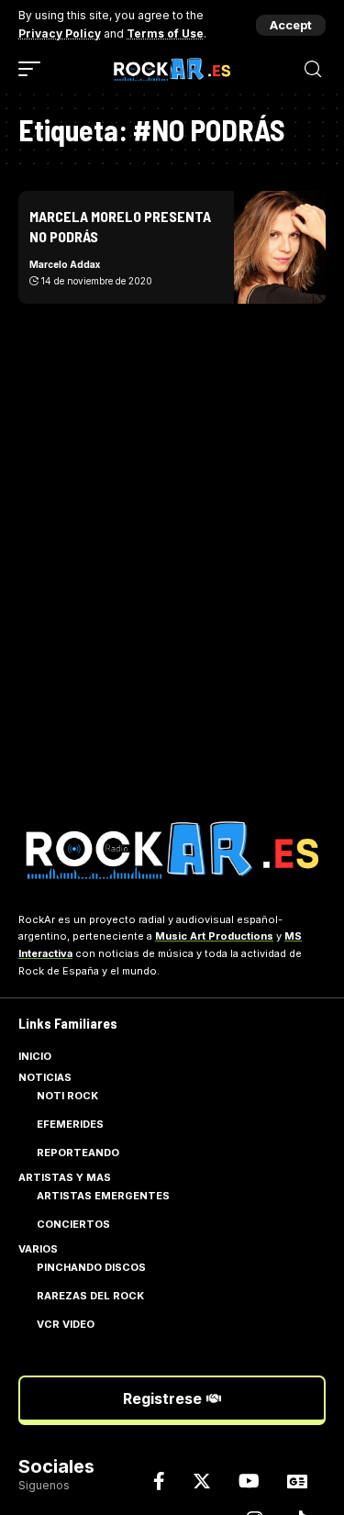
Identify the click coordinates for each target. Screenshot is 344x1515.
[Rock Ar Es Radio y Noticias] (172, 69)
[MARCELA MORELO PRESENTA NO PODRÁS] (280, 247)
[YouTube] (249, 1481)
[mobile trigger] (34, 68)
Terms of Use (165, 33)
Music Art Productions (214, 936)
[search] (313, 69)
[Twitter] (202, 1481)
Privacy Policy (59, 33)
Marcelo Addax (64, 264)
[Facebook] (159, 1481)
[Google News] (297, 1481)
